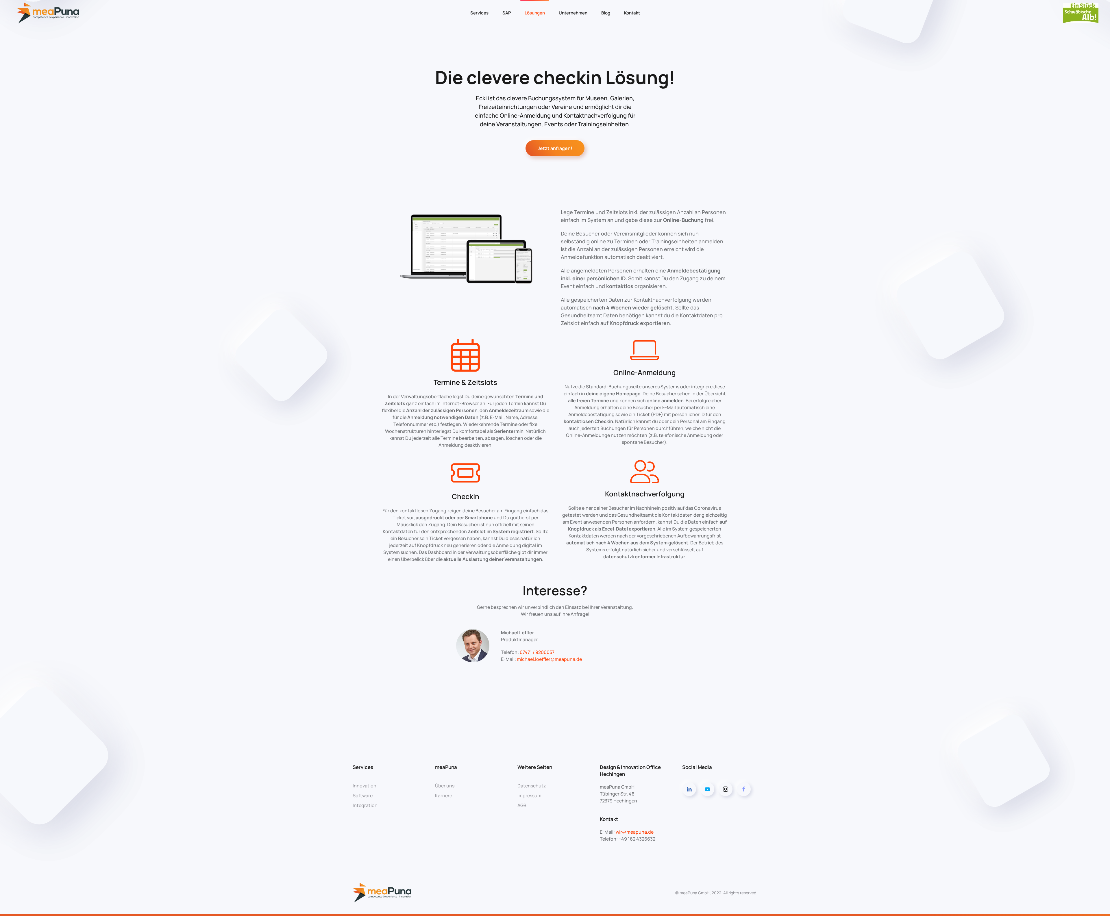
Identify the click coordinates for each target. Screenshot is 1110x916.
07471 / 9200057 (537, 652)
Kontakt (632, 13)
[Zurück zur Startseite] (49, 13)
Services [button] (479, 13)
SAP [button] (506, 13)
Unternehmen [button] (573, 13)
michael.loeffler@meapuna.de (549, 659)
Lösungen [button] (535, 13)
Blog (605, 13)
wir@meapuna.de (635, 832)
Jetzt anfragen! (555, 148)
